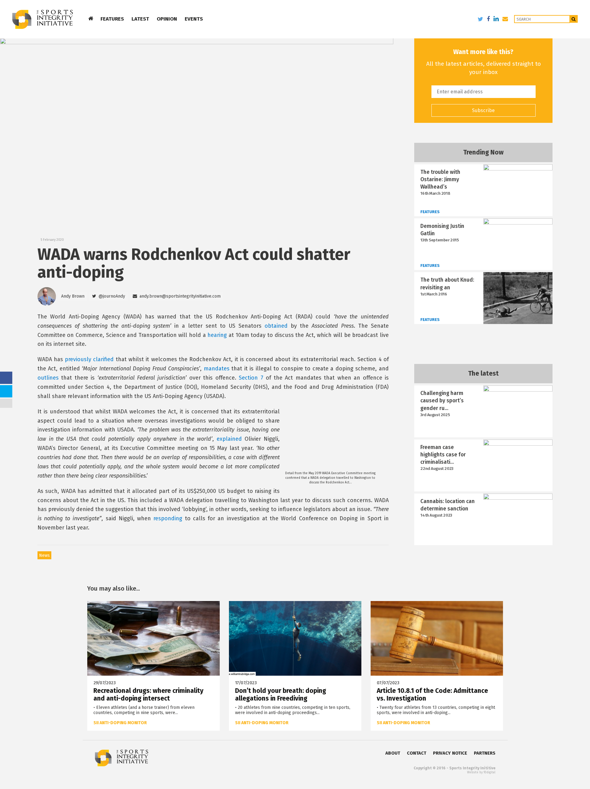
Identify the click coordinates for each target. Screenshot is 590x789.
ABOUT (392, 753)
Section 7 (251, 377)
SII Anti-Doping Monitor (120, 722)
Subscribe (483, 110)
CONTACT (416, 753)
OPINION (167, 19)
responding (167, 518)
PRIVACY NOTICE (450, 753)
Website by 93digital (481, 772)
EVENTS (194, 19)
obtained (276, 325)
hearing (217, 335)
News (44, 555)
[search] (574, 19)
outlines (48, 377)
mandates (217, 368)
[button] (108, 296)
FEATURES (112, 19)
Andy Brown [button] (73, 296)
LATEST (140, 19)
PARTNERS (484, 753)
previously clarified (89, 359)
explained (229, 439)
